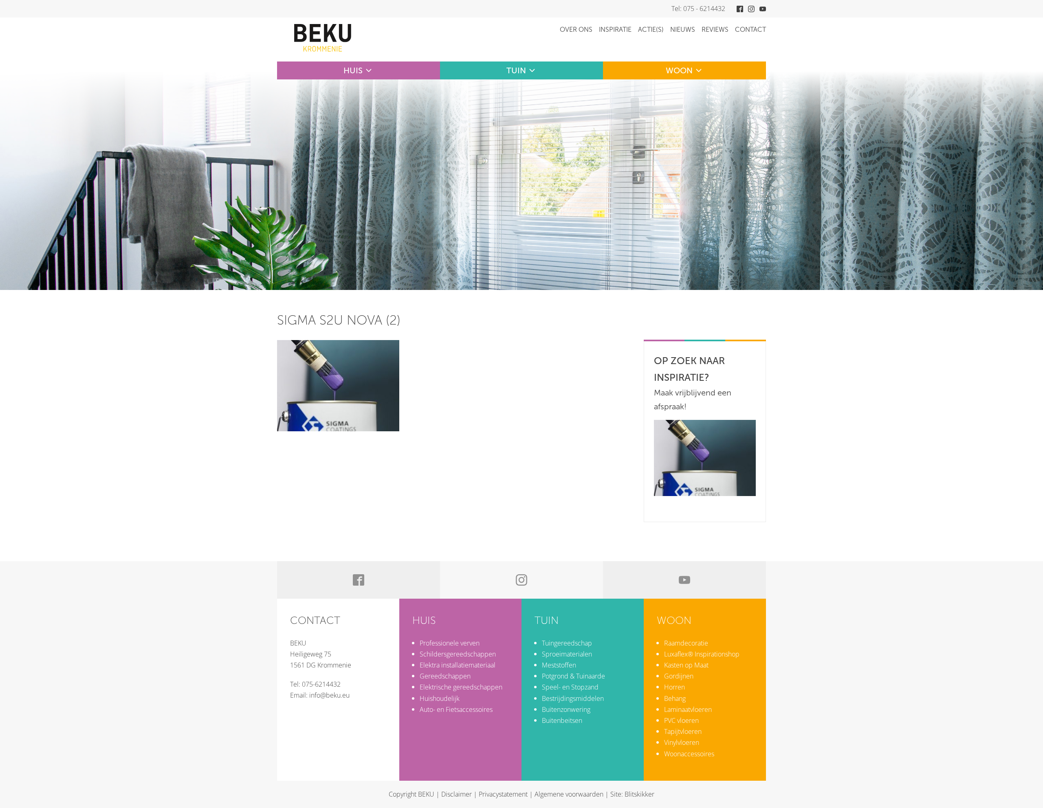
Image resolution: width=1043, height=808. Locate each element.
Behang (675, 698)
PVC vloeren (681, 720)
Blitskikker (639, 794)
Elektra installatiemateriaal (457, 665)
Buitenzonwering (566, 709)
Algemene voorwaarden (569, 794)
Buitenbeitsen (562, 720)
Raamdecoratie (686, 643)
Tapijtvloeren (683, 731)
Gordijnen (678, 676)
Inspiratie (615, 29)
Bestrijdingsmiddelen (573, 698)
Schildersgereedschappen (458, 654)
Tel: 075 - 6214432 (698, 8)
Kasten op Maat (686, 665)
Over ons (576, 29)
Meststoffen (559, 665)
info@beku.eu (329, 695)
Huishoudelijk (440, 698)
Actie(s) (651, 29)
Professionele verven (450, 643)
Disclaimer (456, 794)
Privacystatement (503, 794)
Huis (353, 70)
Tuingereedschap (567, 643)
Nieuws (682, 29)
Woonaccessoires (689, 754)
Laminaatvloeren (688, 709)
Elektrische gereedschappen (461, 687)
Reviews (715, 29)
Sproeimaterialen (567, 654)
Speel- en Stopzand (570, 687)
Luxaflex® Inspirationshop (701, 654)
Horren (674, 687)
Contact (750, 29)
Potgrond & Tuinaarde (573, 676)
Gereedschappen (445, 676)
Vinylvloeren (681, 742)
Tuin (516, 70)
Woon (679, 70)
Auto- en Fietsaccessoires (456, 709)
